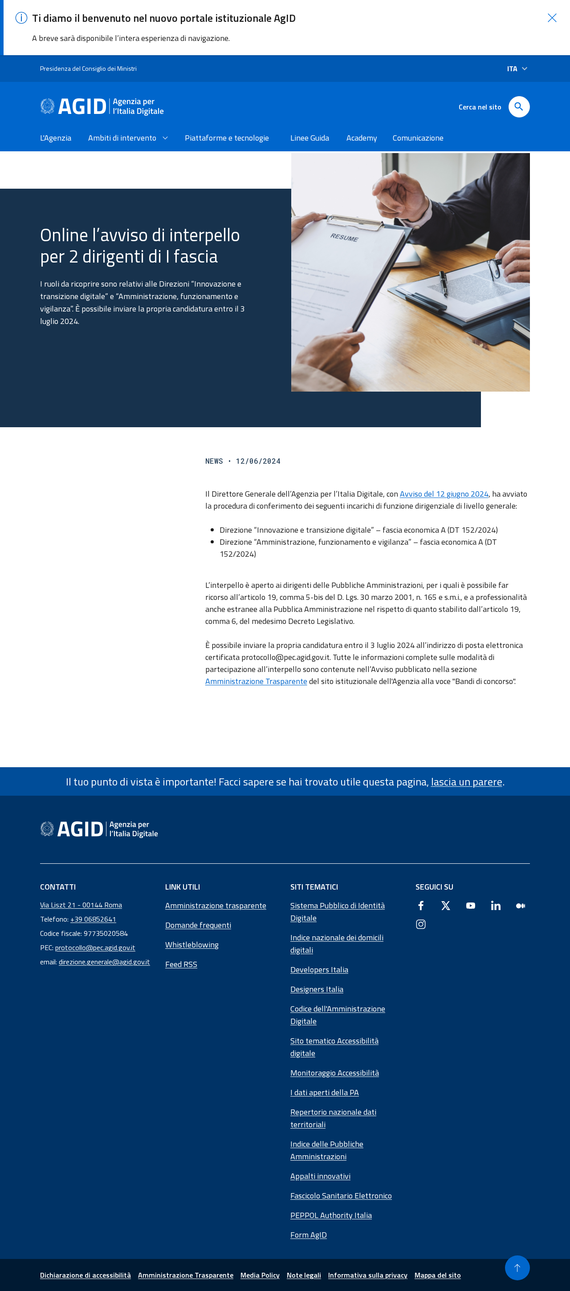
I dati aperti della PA (324, 1092)
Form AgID (308, 1235)
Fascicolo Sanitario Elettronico (341, 1196)
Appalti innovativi (320, 1176)
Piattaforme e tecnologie (227, 138)
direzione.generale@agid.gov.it (104, 961)
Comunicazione (418, 138)
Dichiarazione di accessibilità (85, 1275)
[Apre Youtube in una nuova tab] (470, 905)
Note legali (304, 1275)
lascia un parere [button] (466, 781)
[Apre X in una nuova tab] (445, 905)
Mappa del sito (438, 1275)
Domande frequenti (198, 925)
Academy (361, 138)
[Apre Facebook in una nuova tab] (420, 905)
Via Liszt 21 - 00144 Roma (81, 904)
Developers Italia (319, 969)
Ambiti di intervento (122, 138)
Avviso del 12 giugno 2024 (444, 494)
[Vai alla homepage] (102, 106)
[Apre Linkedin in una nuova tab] (495, 905)
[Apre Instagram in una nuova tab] (420, 924)
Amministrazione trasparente (215, 905)
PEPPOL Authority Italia (331, 1215)
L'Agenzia (55, 138)
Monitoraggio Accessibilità (334, 1073)
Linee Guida (309, 138)
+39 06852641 (93, 919)
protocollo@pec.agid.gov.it (95, 947)
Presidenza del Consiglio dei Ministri (88, 68)
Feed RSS (181, 964)
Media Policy (260, 1275)
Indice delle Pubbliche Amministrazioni (326, 1150)
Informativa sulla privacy (367, 1275)
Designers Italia (316, 989)
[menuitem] (57, 138)
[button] (552, 18)
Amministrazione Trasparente (256, 681)
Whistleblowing (192, 945)
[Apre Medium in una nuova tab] (520, 905)
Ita (512, 68)
